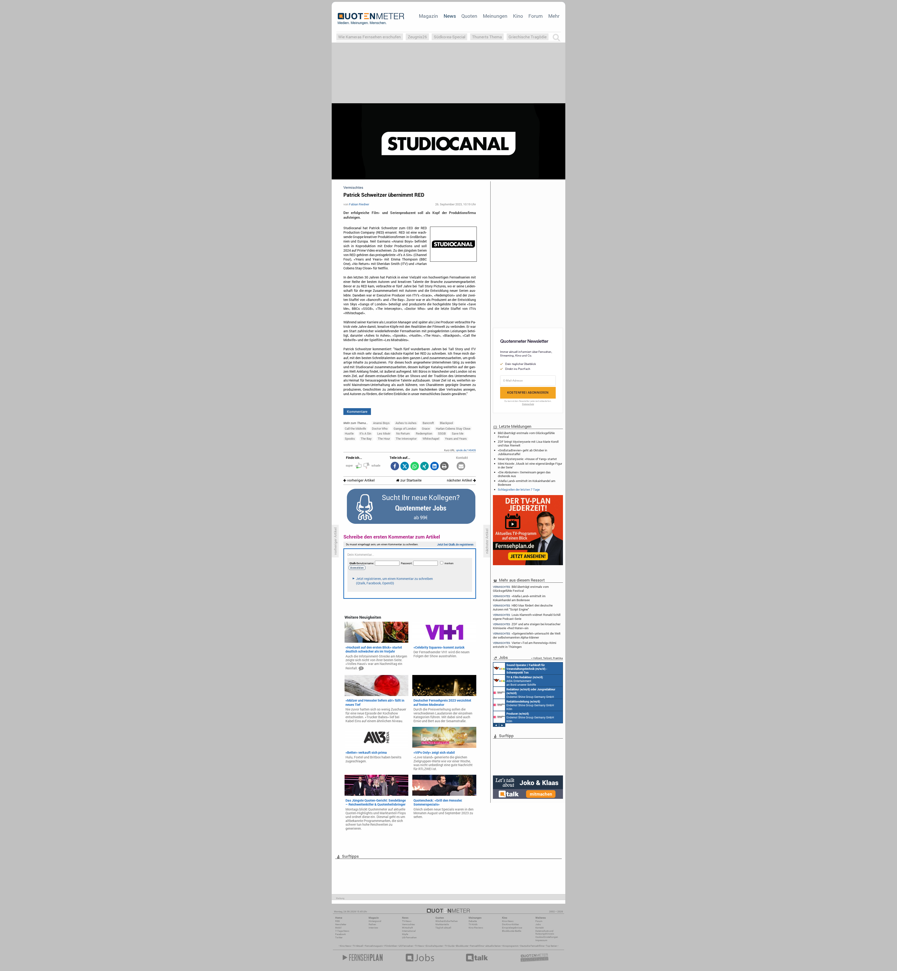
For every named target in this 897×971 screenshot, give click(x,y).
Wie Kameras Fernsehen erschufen (369, 36)
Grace (426, 428)
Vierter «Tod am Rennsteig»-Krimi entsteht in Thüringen (524, 645)
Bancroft (428, 423)
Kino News (345, 945)
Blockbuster (462, 945)
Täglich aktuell (443, 927)
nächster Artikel (460, 480)
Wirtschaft (407, 927)
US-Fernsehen (409, 937)
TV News (419, 945)
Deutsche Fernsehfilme (532, 945)
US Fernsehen (406, 945)
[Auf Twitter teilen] (405, 466)
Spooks (350, 438)
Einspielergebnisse (512, 927)
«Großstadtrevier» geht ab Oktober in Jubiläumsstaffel (522, 452)
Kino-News (507, 921)
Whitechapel (431, 438)
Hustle (349, 433)
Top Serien (551, 945)
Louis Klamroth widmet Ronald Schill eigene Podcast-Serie (526, 617)
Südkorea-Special (449, 36)
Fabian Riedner (359, 204)
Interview (373, 927)
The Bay (366, 438)
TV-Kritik (473, 924)
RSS (337, 921)
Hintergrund (375, 921)
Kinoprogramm (510, 945)
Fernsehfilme (477, 945)
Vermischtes (408, 924)
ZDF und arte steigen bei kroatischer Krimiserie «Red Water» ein (526, 626)
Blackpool (446, 423)
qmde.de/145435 (466, 450)
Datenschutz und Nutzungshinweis (544, 932)
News (450, 16)
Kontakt (539, 927)
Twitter (338, 937)
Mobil (338, 927)
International (409, 930)
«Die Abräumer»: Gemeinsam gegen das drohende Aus (524, 474)
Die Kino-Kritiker (510, 924)
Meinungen (495, 16)
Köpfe (405, 934)
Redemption (424, 433)
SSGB (442, 433)
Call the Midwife (355, 428)
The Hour (384, 438)
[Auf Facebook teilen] (395, 466)
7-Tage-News (342, 930)
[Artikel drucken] (444, 466)
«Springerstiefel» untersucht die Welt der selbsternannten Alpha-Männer (527, 635)
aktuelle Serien (493, 945)
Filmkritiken (390, 945)
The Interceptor (406, 438)
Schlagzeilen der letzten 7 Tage (519, 489)
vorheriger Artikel (360, 480)
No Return (403, 433)
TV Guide (449, 945)
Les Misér (383, 433)
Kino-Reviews (476, 927)
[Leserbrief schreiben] (461, 466)
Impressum (541, 940)
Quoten (469, 16)
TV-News (406, 921)
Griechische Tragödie (528, 36)
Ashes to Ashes (405, 423)
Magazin (428, 16)
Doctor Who (380, 428)
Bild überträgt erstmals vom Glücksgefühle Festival (526, 435)
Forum (535, 16)
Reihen (372, 924)
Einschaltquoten (434, 945)
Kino (518, 16)
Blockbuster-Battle (511, 930)
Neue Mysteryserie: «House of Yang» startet (527, 459)
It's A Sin (365, 433)
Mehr (553, 16)
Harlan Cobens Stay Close (453, 428)
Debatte (473, 921)
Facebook (340, 934)
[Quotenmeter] (371, 19)
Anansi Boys (381, 423)
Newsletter (340, 924)
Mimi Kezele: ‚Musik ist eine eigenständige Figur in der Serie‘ (530, 465)
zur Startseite (410, 480)
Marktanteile (442, 924)
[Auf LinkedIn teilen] (434, 466)
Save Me (457, 433)
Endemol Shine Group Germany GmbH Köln (530, 693)
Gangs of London (405, 428)
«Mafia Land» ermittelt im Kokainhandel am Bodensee (526, 483)
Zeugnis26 (417, 36)
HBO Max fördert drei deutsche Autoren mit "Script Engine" (523, 607)
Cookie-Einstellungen (546, 937)
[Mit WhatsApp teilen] (414, 466)
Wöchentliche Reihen (446, 921)
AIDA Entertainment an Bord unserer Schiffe (526, 668)
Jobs (538, 924)
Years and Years (456, 438)
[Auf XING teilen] (425, 466)
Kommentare (357, 411)
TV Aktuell (358, 945)
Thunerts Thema (487, 36)
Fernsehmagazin (374, 945)
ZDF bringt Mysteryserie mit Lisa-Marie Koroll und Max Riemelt (528, 443)
